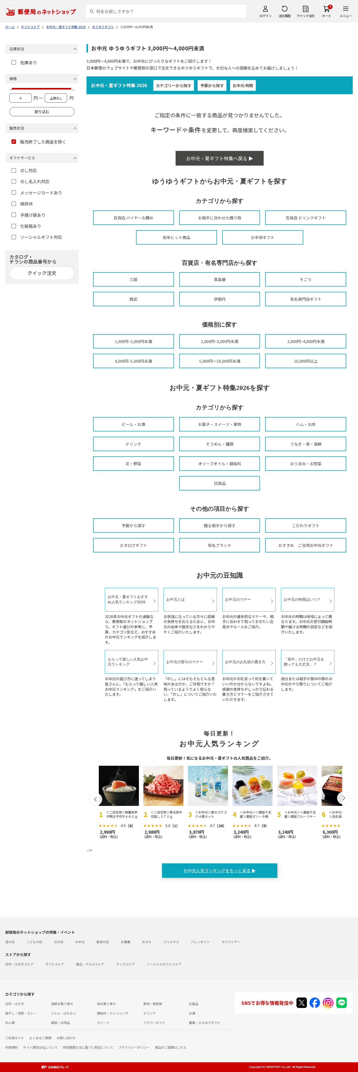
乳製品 (193, 1003)
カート (326, 15)
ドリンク (133, 444)
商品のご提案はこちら (171, 1047)
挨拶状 (26, 203)
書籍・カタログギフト (204, 1022)
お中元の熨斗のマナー (184, 662)
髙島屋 (220, 279)
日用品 (220, 483)
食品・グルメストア (90, 964)
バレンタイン (200, 941)
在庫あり (28, 62)
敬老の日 (102, 941)
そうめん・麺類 (220, 444)
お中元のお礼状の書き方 (245, 662)
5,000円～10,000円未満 (219, 361)
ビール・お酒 (133, 424)
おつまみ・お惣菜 (306, 463)
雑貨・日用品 (60, 1022)
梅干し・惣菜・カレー (21, 1013)
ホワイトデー (230, 941)
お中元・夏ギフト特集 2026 (119, 85)
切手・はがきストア (19, 964)
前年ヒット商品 (176, 237)
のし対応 (28, 170)
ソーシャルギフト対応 (41, 237)
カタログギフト (133, 545)
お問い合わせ (66, 1038)
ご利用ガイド (14, 1038)
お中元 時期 (243, 85)
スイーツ (103, 1022)
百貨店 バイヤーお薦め (133, 217)
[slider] (10, 88)
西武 (133, 299)
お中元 (80, 941)
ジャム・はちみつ (63, 1013)
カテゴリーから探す (173, 85)
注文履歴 (285, 15)
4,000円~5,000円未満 (133, 361)
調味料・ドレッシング (112, 1013)
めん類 (10, 1022)
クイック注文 (306, 15)
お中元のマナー (238, 599)
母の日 (10, 941)
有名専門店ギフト (306, 299)
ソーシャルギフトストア (164, 964)
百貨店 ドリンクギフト (306, 217)
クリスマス (171, 941)
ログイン (265, 15)
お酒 (192, 1013)
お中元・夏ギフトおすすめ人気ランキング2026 (128, 599)
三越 (133, 279)
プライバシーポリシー (134, 1047)
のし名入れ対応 (35, 181)
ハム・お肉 (306, 424)
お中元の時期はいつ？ (302, 599)
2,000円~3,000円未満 (219, 341)
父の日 (58, 941)
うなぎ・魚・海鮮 (306, 444)
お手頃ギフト (262, 237)
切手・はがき (14, 1003)
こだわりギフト (305, 525)
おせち (146, 941)
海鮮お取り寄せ (62, 1003)
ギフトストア (54, 964)
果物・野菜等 (152, 1003)
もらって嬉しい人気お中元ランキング (128, 662)
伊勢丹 (220, 299)
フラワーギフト (154, 1022)
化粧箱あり (30, 226)
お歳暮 (125, 941)
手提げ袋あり (32, 215)
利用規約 (11, 1047)
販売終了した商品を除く (43, 142)
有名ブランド (219, 545)
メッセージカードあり (41, 192)
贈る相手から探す (219, 525)
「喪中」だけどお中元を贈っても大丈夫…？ (304, 662)
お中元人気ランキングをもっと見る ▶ (219, 870)
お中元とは (175, 599)
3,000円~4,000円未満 (305, 341)
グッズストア (125, 964)
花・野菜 (133, 463)
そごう (306, 279)
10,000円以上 (306, 361)
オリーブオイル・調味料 (219, 463)
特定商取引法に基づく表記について (88, 1047)
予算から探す (212, 85)
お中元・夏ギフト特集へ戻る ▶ (219, 158)
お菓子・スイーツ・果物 (219, 424)
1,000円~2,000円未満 (133, 341)
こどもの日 (34, 941)
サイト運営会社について (40, 1047)
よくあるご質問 (40, 1038)
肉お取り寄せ (106, 1003)
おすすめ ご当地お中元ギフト (305, 545)
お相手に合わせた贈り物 (219, 217)
